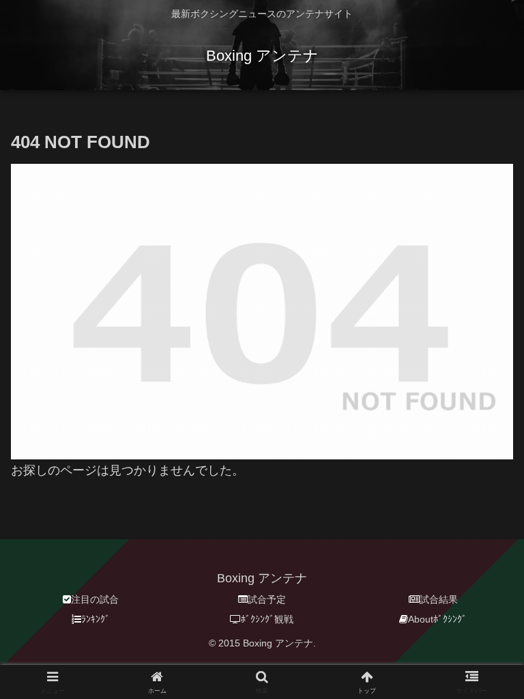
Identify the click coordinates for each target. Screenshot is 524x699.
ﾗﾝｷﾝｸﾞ (95, 619)
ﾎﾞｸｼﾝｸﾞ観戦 (267, 619)
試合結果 (439, 599)
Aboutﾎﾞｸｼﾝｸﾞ (437, 619)
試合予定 (267, 599)
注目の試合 (95, 599)
